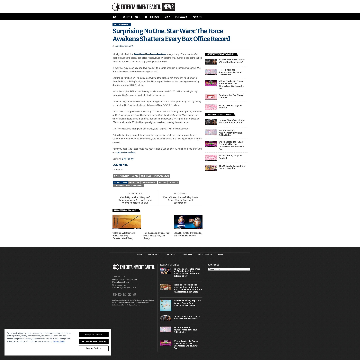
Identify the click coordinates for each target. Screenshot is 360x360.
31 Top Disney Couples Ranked (230, 106)
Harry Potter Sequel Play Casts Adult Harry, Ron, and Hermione (180, 200)
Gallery (162, 182)
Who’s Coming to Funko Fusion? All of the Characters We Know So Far (231, 85)
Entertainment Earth (124, 46)
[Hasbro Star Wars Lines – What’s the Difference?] (211, 64)
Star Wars (146, 176)
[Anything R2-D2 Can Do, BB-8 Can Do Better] (188, 228)
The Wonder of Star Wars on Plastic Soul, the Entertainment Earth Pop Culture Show (187, 272)
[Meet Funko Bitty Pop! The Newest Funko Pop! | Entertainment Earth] (165, 310)
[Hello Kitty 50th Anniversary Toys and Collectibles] (211, 74)
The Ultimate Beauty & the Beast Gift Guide (232, 167)
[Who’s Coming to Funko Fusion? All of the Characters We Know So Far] (211, 85)
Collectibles (153, 255)
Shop (167, 16)
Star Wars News (161, 176)
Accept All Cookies (93, 334)
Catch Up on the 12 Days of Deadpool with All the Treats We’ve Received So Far (135, 200)
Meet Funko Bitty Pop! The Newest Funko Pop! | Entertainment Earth (187, 303)
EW (123, 159)
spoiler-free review (125, 152)
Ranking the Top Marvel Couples (231, 96)
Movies (135, 176)
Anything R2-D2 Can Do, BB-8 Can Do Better (188, 234)
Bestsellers (181, 16)
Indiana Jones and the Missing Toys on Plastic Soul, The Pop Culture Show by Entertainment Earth (188, 288)
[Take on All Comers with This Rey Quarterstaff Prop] (126, 228)
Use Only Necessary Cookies (93, 341)
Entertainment (152, 16)
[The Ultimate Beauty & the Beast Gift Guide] (211, 170)
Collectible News (131, 16)
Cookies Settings (93, 348)
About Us (197, 16)
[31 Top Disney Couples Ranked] (211, 109)
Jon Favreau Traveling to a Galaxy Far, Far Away (156, 236)
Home (114, 16)
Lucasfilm (173, 182)
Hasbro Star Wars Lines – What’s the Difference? (232, 61)
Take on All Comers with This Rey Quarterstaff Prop (123, 236)
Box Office (134, 182)
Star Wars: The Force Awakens (128, 185)
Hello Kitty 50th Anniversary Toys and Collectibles (230, 72)
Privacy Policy (59, 341)
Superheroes (171, 255)
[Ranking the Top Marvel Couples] (211, 99)
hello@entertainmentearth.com (124, 279)
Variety (130, 159)
